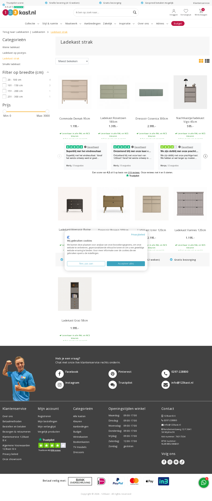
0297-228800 (170, 420)
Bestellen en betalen (14, 426)
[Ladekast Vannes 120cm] (190, 203)
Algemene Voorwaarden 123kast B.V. (16, 447)
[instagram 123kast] (169, 462)
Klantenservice (201, 2)
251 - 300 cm (15, 96)
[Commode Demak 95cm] (75, 92)
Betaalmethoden (12, 421)
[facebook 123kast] (163, 462)
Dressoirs (78, 452)
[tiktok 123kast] (182, 462)
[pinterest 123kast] (176, 462)
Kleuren (77, 421)
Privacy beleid (10, 454)
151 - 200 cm (15, 91)
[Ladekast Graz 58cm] (75, 294)
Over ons (7, 416)
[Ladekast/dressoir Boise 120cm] (75, 203)
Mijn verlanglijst (47, 426)
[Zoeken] (135, 12)
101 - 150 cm (15, 85)
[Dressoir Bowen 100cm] (113, 203)
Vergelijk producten (49, 431)
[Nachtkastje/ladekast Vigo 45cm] (190, 92)
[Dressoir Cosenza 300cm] (152, 92)
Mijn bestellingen (47, 421)
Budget (77, 431)
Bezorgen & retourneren (16, 431)
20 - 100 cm (14, 79)
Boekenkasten (81, 441)
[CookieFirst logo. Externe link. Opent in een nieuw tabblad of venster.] (68, 237)
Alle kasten (79, 416)
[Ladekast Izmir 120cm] (152, 203)
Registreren (44, 416)
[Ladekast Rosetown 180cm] (113, 92)
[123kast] (19, 12)
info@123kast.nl (172, 424)
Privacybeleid (138, 234)
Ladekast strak (59, 31)
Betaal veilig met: (55, 480)
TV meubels (80, 447)
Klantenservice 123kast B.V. (15, 438)
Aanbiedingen (81, 426)
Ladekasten (38, 31)
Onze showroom (12, 459)
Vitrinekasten (80, 436)
